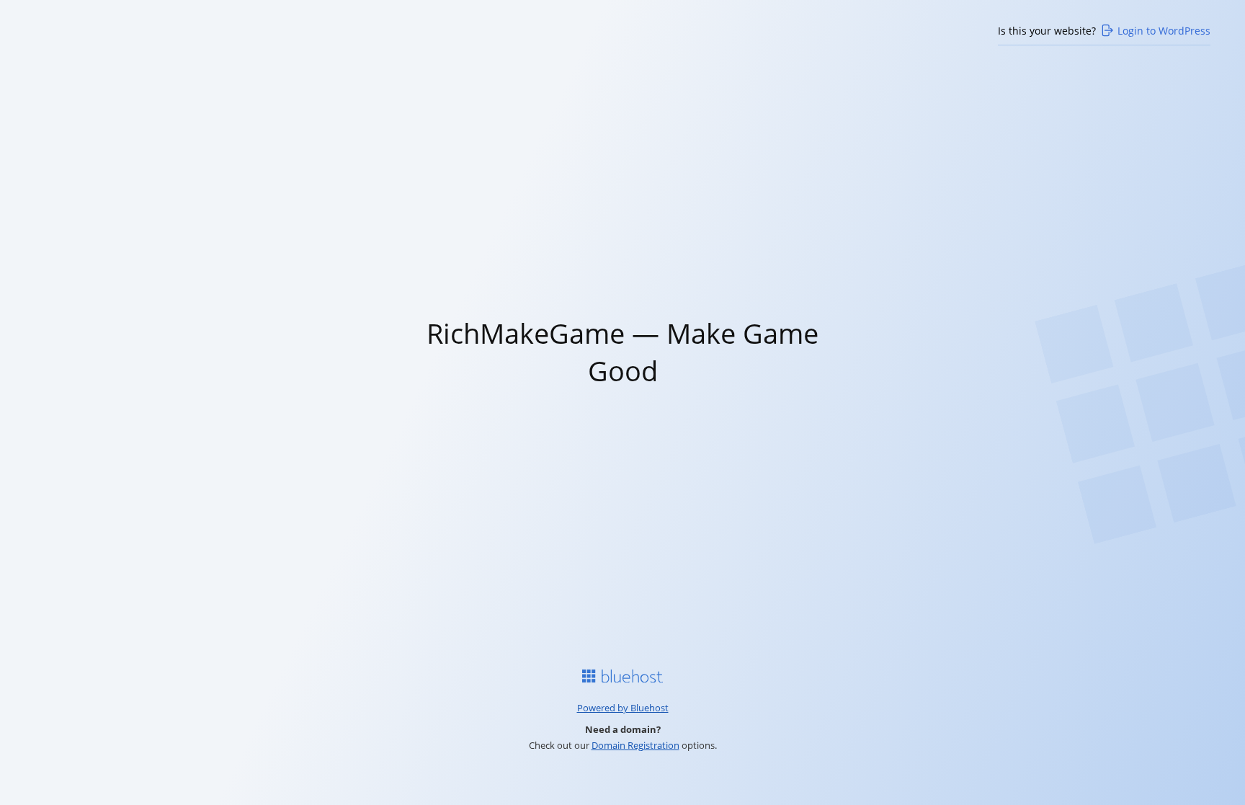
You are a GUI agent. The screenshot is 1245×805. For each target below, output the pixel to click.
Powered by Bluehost (623, 707)
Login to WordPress (1163, 30)
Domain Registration (635, 745)
